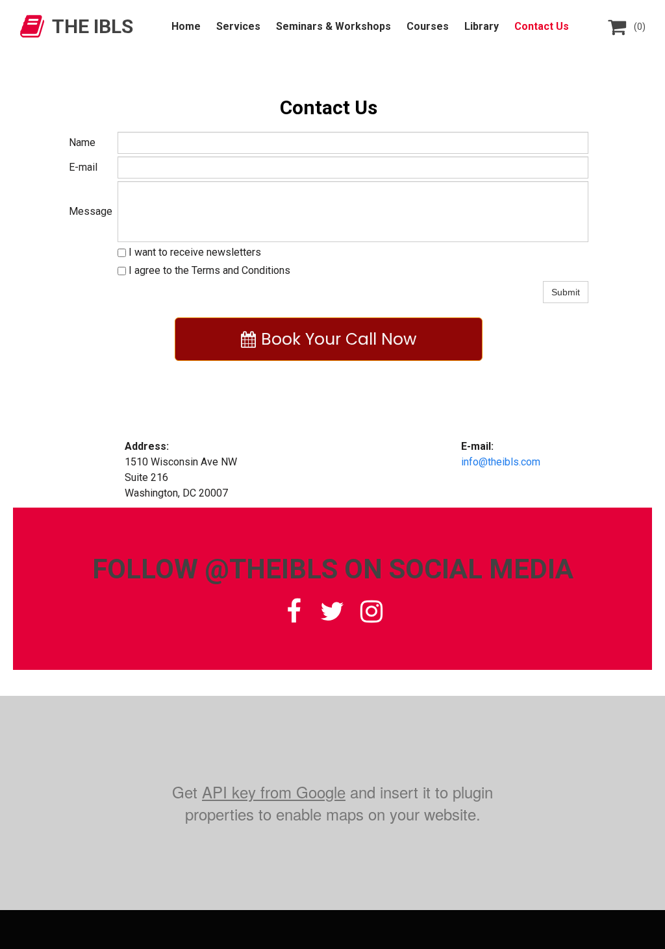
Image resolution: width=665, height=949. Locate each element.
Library (481, 26)
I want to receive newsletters (193, 252)
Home (186, 26)
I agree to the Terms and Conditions (208, 270)
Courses (428, 26)
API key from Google (273, 791)
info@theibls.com (500, 462)
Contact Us (541, 26)
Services (238, 26)
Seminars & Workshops (333, 26)
